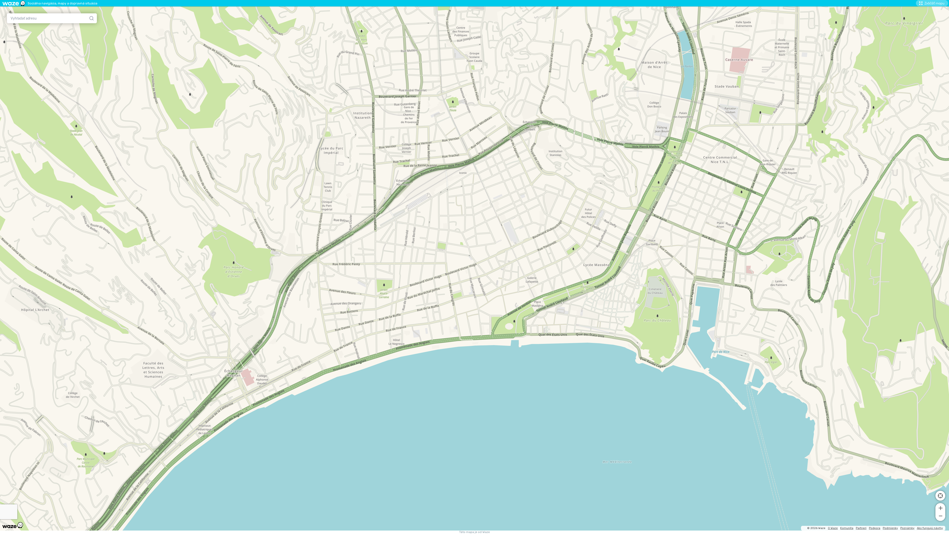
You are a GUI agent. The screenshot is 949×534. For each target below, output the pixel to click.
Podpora (874, 528)
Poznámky (907, 528)
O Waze (833, 528)
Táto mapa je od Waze (474, 532)
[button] (940, 507)
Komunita (846, 528)
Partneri (861, 528)
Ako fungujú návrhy (930, 528)
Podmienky (890, 528)
